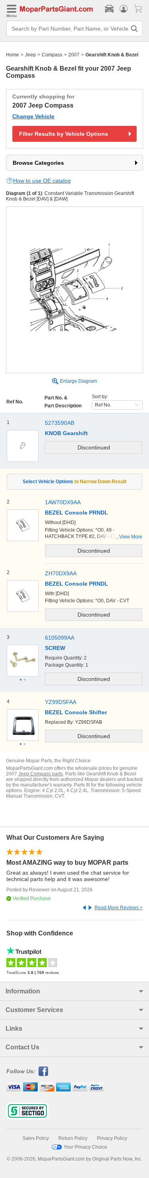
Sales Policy (35, 1138)
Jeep (30, 55)
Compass (52, 55)
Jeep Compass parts (40, 774)
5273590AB (59, 423)
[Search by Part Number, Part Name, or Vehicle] (134, 28)
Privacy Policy (112, 1138)
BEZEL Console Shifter (76, 712)
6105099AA (59, 637)
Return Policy (72, 1138)
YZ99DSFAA (60, 702)
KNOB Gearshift (66, 433)
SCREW (55, 648)
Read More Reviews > (119, 907)
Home (12, 55)
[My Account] (123, 8)
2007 (73, 55)
